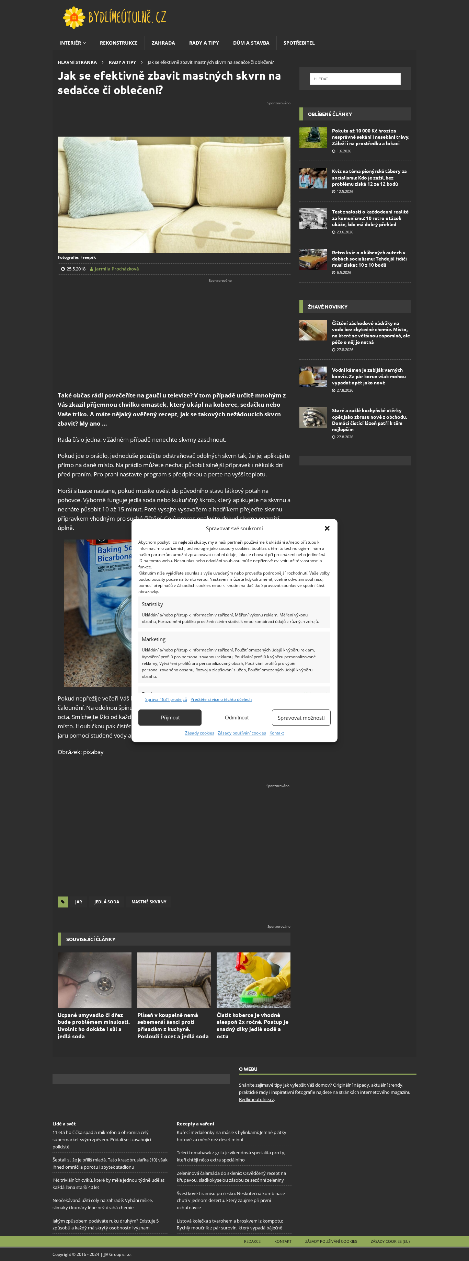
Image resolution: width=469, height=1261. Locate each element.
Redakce (252, 1240)
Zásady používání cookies (242, 733)
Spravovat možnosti (301, 717)
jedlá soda (106, 902)
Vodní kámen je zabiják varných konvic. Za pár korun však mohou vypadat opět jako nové (369, 376)
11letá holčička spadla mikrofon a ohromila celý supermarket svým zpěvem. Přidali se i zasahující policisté (102, 1139)
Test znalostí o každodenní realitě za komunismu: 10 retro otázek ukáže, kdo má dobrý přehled (370, 217)
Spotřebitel (299, 42)
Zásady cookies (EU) (390, 1240)
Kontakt (277, 733)
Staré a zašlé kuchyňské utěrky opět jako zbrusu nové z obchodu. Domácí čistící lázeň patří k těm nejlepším (369, 419)
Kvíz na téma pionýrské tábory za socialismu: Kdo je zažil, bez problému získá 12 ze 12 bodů (369, 177)
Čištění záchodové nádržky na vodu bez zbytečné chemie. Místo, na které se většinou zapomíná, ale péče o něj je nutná (371, 332)
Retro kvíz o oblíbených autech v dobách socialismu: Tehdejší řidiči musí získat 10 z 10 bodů (369, 258)
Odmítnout (237, 717)
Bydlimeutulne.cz (256, 1099)
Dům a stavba (251, 42)
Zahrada (163, 42)
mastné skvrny (148, 902)
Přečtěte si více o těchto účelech (221, 699)
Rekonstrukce (119, 42)
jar (78, 902)
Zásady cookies (199, 733)
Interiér (70, 42)
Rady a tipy (204, 42)
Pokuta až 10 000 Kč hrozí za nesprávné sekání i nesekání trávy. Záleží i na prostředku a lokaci (370, 136)
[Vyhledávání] (355, 79)
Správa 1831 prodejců (166, 699)
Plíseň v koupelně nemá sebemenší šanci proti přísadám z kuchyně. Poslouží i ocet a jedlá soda (173, 1025)
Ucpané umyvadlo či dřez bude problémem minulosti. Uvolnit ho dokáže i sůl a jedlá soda (94, 1025)
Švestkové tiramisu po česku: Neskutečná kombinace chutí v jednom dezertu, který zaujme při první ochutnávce (231, 1200)
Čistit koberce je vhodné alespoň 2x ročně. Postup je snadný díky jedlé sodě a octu (252, 1025)
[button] (327, 528)
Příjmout (170, 717)
